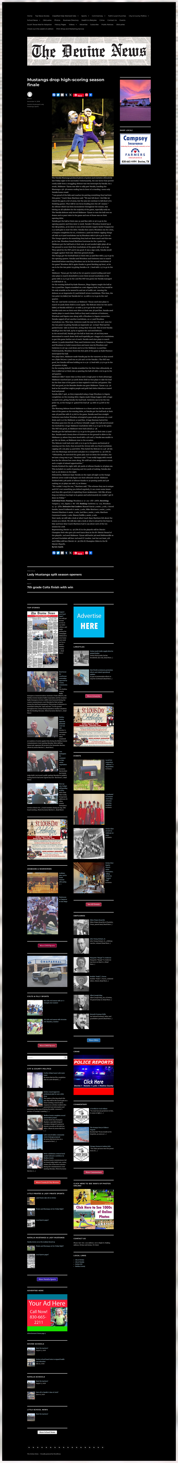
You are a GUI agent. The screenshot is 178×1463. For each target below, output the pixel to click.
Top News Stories (42, 16)
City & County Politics (138, 16)
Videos (71, 25)
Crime (102, 20)
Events (122, 20)
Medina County (80, 1266)
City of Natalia (79, 1262)
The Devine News (33, 1454)
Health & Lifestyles (89, 20)
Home (29, 16)
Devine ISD (78, 1264)
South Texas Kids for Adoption (39, 25)
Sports (84, 16)
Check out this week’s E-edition (40, 29)
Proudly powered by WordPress (50, 1454)
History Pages (60, 25)
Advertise (83, 25)
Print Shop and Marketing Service (70, 29)
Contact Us (112, 20)
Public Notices (107, 25)
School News (32, 20)
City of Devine (79, 1260)
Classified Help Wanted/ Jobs (64, 16)
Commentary (97, 16)
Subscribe (94, 25)
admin (29, 98)
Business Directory (71, 20)
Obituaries (47, 20)
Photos (57, 20)
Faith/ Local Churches (117, 16)
